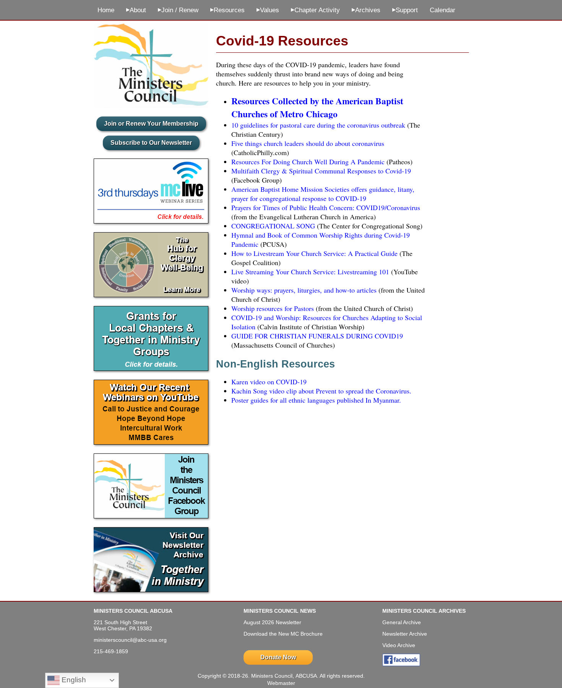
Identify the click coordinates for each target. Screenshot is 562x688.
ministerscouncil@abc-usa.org (130, 640)
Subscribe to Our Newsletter (151, 142)
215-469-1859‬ (111, 651)
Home (105, 10)
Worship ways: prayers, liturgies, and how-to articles (304, 290)
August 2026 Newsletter (272, 622)
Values (268, 10)
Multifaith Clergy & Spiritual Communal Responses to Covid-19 (321, 170)
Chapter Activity (315, 10)
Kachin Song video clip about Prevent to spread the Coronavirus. (321, 390)
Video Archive (398, 645)
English (73, 680)
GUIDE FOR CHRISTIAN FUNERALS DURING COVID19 (317, 335)
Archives (366, 10)
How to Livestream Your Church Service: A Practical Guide (314, 253)
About (136, 10)
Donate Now (278, 657)
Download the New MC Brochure (283, 634)
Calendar (442, 10)
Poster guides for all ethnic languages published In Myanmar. (316, 400)
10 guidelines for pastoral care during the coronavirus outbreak (318, 125)
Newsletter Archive (404, 634)
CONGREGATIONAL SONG (273, 225)
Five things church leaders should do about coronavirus (307, 143)
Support (405, 10)
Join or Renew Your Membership (151, 123)
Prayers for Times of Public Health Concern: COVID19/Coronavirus (325, 207)
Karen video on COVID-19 (269, 381)
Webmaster (281, 683)
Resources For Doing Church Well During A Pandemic (308, 161)
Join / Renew (178, 10)
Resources (227, 10)
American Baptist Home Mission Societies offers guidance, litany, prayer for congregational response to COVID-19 (322, 194)
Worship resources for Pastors (272, 308)
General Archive (401, 622)
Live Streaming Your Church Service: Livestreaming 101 (310, 271)
